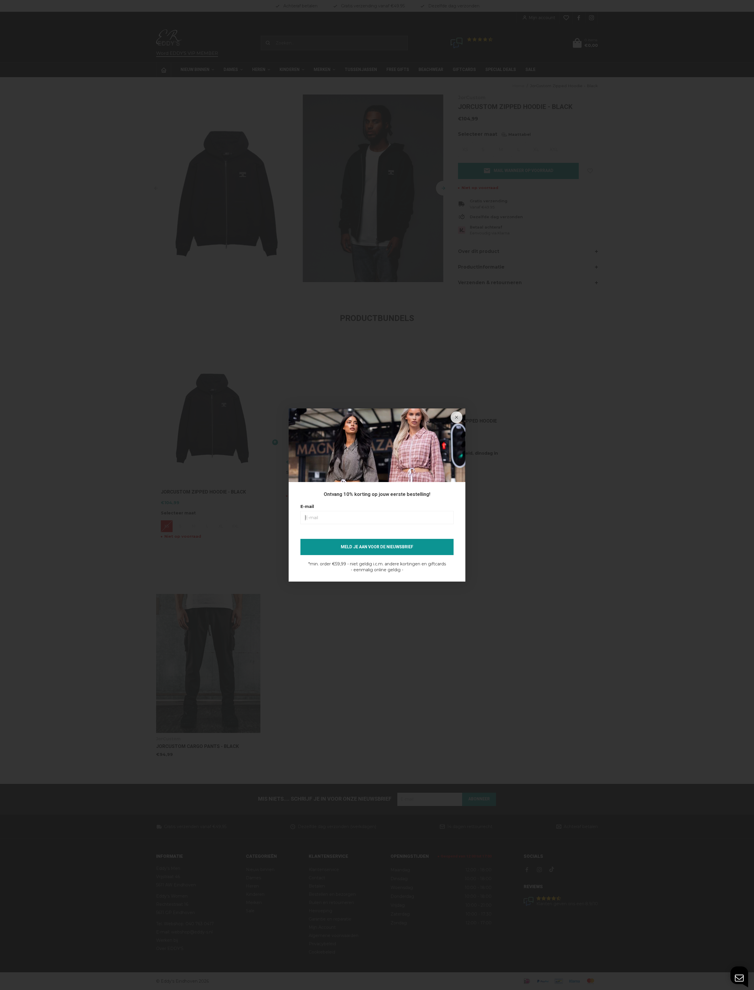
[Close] (456, 417)
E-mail (307, 506)
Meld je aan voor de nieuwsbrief (377, 547)
